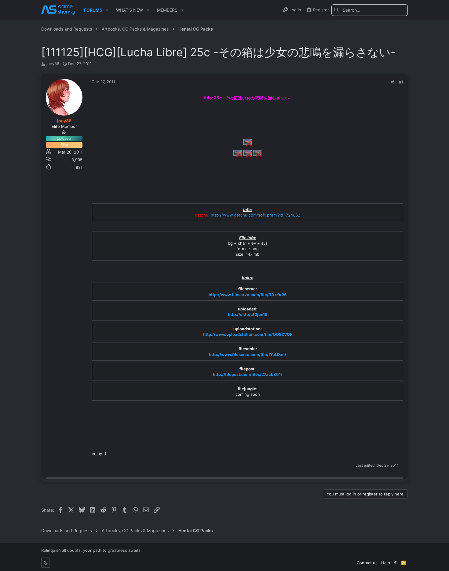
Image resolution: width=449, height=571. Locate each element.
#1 (401, 82)
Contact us (367, 562)
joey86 (52, 63)
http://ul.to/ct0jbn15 (247, 314)
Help (385, 562)
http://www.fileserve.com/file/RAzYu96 (248, 294)
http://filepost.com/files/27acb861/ (247, 374)
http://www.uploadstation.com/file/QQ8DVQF (247, 334)
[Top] (396, 562)
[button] (107, 10)
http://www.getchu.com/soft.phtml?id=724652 (255, 215)
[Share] (393, 82)
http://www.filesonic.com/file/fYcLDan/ (247, 354)
